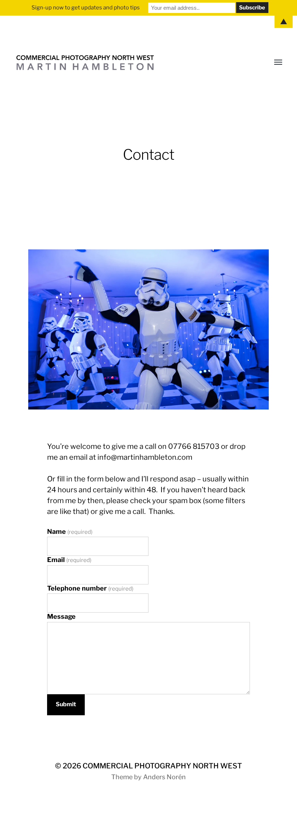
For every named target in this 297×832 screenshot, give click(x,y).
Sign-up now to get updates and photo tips (86, 7)
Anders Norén (164, 777)
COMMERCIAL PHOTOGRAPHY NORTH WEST (162, 766)
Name (69, 531)
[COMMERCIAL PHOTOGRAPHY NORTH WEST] (134, 62)
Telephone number (90, 588)
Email (69, 559)
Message (61, 616)
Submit (66, 704)
